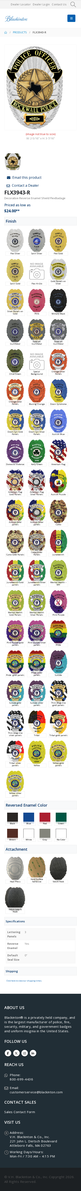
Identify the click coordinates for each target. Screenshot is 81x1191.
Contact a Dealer (25, 185)
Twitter (16, 1053)
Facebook (8, 1053)
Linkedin (33, 1053)
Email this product (26, 177)
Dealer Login (41, 4)
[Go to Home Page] (5, 32)
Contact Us (59, 4)
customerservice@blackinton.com (36, 1092)
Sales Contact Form (19, 1112)
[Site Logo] (16, 18)
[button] (73, 4)
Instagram (24, 1053)
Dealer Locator (21, 4)
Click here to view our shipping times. (24, 980)
